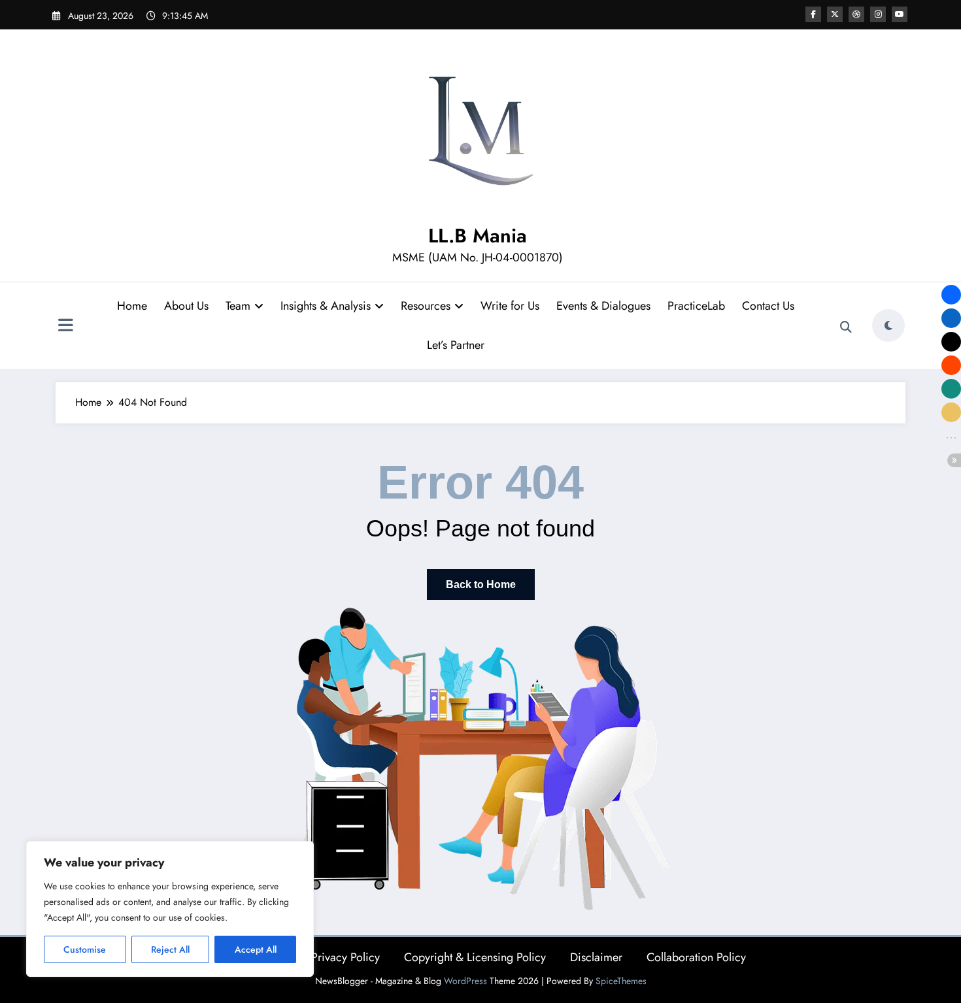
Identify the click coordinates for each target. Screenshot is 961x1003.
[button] (951, 294)
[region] (170, 909)
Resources (425, 305)
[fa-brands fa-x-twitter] (835, 14)
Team (238, 305)
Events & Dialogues (603, 305)
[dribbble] (856, 14)
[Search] (846, 327)
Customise (84, 949)
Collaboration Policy (696, 957)
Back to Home (481, 584)
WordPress (465, 980)
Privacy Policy (345, 957)
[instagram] (878, 14)
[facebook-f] (813, 14)
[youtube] (899, 14)
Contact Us (768, 305)
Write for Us (509, 305)
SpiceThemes (621, 980)
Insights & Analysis (325, 305)
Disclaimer (596, 957)
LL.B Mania (477, 236)
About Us (186, 305)
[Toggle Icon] (65, 327)
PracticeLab (696, 305)
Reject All (170, 949)
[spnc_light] (888, 325)
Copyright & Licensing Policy (475, 957)
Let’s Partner (455, 345)
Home (132, 305)
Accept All (256, 949)
